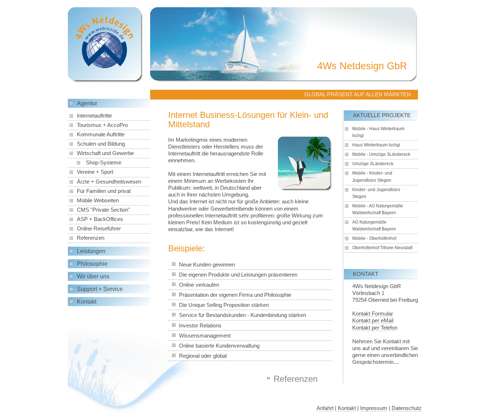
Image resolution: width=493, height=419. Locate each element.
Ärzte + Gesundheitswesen (109, 182)
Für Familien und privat (104, 191)
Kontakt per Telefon (374, 328)
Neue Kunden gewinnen (207, 265)
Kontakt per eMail (372, 320)
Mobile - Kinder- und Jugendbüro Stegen (372, 176)
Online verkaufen (199, 285)
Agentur (87, 103)
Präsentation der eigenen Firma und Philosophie (235, 295)
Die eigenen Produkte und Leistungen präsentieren (238, 275)
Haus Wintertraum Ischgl (376, 144)
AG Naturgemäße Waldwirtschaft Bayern (374, 225)
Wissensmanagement (205, 336)
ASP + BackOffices (100, 219)
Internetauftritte (94, 116)
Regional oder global (203, 356)
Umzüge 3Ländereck (372, 163)
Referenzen (90, 238)
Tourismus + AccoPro (102, 125)
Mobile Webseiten (98, 200)
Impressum (373, 408)
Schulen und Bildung (101, 144)
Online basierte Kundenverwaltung (219, 346)
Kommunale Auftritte (101, 134)
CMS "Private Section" (103, 210)
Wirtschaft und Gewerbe (105, 153)
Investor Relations (200, 325)
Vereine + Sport (95, 172)
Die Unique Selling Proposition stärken (224, 305)
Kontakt (86, 302)
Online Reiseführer (99, 228)
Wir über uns (93, 276)
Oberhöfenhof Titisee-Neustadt (382, 247)
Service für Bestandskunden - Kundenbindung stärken (242, 315)
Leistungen (91, 251)
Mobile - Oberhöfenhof (374, 238)
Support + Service (100, 289)
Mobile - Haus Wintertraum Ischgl (378, 132)
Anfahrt (325, 408)
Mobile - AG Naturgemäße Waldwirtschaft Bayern (377, 209)
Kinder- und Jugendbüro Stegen (376, 193)
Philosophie (92, 264)
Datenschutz (407, 408)
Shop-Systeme (103, 163)
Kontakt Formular (372, 314)
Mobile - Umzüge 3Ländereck (381, 154)
